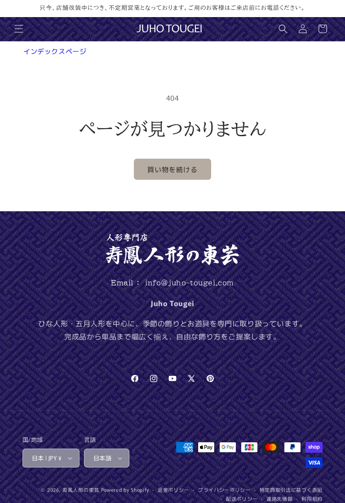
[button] (19, 29)
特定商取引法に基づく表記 (291, 489)
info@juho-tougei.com (189, 282)
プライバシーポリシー (224, 489)
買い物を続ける (172, 169)
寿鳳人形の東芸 (80, 489)
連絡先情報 (279, 498)
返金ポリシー (173, 489)
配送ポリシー (241, 498)
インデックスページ (54, 51)
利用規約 (312, 498)
